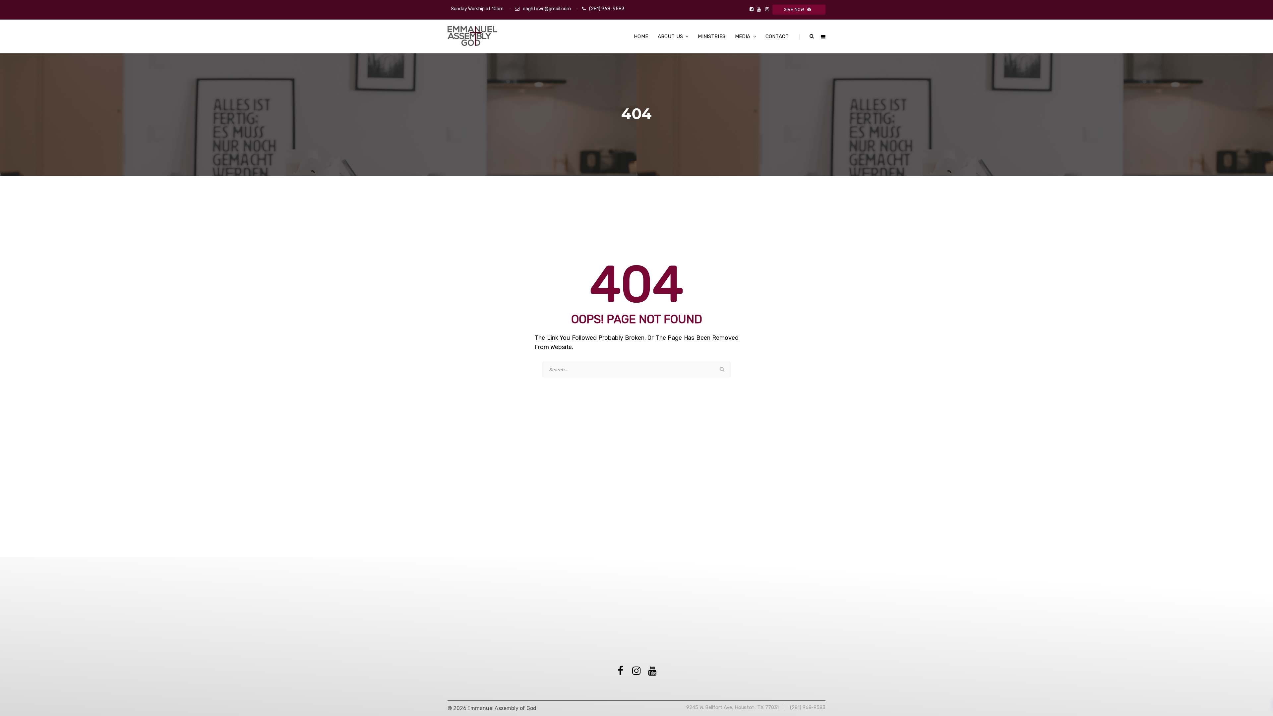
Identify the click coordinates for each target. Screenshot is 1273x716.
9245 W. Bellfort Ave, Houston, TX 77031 (732, 707)
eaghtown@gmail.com (547, 9)
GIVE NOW (794, 9)
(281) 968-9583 (607, 9)
